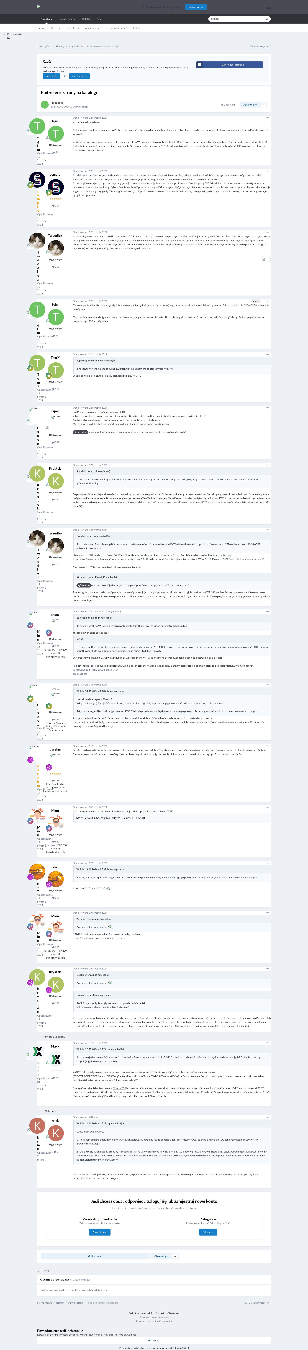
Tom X (55, 358)
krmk (55, 1120)
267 (57, 897)
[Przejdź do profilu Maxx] (56, 1059)
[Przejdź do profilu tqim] (45, 105)
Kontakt (159, 1313)
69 (57, 1077)
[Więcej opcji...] (267, 118)
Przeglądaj (46, 19)
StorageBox (127, 1072)
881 (57, 646)
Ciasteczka (173, 1313)
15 (57, 152)
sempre (55, 174)
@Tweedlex (80, 432)
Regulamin (73, 28)
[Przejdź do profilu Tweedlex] (56, 248)
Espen (55, 411)
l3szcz (55, 688)
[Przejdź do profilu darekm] (56, 762)
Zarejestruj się (196, 7)
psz (55, 866)
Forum (41, 28)
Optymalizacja (80, 106)
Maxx (55, 1046)
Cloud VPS (119, 1088)
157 (57, 499)
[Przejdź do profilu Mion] (56, 627)
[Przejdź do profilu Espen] (56, 424)
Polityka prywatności (140, 1313)
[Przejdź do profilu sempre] (56, 187)
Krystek (55, 468)
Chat (99, 19)
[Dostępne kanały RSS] (268, 1303)
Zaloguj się (51, 76)
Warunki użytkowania (90, 1334)
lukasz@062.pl (181, 1348)
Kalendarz (56, 28)
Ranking (136, 28)
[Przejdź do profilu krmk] (56, 1133)
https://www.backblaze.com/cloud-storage (102, 559)
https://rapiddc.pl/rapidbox (113, 423)
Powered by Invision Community (154, 1320)
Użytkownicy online (116, 28)
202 (57, 266)
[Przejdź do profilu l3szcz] (56, 701)
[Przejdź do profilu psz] (56, 879)
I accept (155, 1340)
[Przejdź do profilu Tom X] (56, 370)
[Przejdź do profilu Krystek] (56, 481)
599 (57, 389)
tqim (60, 102)
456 (57, 719)
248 (57, 780)
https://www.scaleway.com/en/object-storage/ (99, 937)
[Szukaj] (267, 19)
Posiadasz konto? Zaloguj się (163, 7)
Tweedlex (55, 236)
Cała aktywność (67, 19)
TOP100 (86, 19)
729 (57, 442)
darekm (55, 749)
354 (57, 205)
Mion (55, 615)
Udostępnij (229, 104)
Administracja (92, 28)
